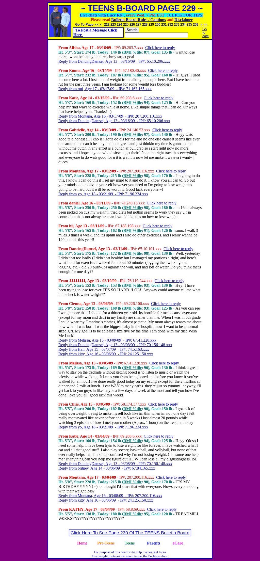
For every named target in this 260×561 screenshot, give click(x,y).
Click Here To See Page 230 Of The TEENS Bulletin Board (130, 532)
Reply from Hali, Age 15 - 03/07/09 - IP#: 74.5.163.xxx (103, 349)
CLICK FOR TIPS (185, 15)
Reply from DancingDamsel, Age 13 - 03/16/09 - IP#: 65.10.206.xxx (114, 61)
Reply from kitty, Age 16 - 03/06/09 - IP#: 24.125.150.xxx (105, 354)
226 (132, 24)
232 (170, 24)
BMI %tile (132, 52)
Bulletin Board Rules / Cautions (138, 20)
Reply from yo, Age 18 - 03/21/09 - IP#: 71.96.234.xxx (103, 194)
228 (145, 24)
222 (106, 24)
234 (183, 24)
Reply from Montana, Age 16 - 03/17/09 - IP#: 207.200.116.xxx (110, 116)
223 (113, 24)
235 (189, 24)
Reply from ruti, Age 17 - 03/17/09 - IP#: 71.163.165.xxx (105, 89)
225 (125, 24)
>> (205, 24)
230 (157, 24)
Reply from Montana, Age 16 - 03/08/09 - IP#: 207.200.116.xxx (110, 495)
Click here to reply (160, 47)
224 (119, 24)
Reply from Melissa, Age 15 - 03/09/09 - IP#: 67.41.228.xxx (107, 340)
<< (97, 24)
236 (195, 24)
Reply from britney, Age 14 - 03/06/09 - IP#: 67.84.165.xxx (106, 468)
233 (176, 24)
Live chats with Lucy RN (102, 15)
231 (164, 24)
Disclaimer (183, 20)
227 (138, 24)
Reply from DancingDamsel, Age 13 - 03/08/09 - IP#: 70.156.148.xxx (115, 345)
